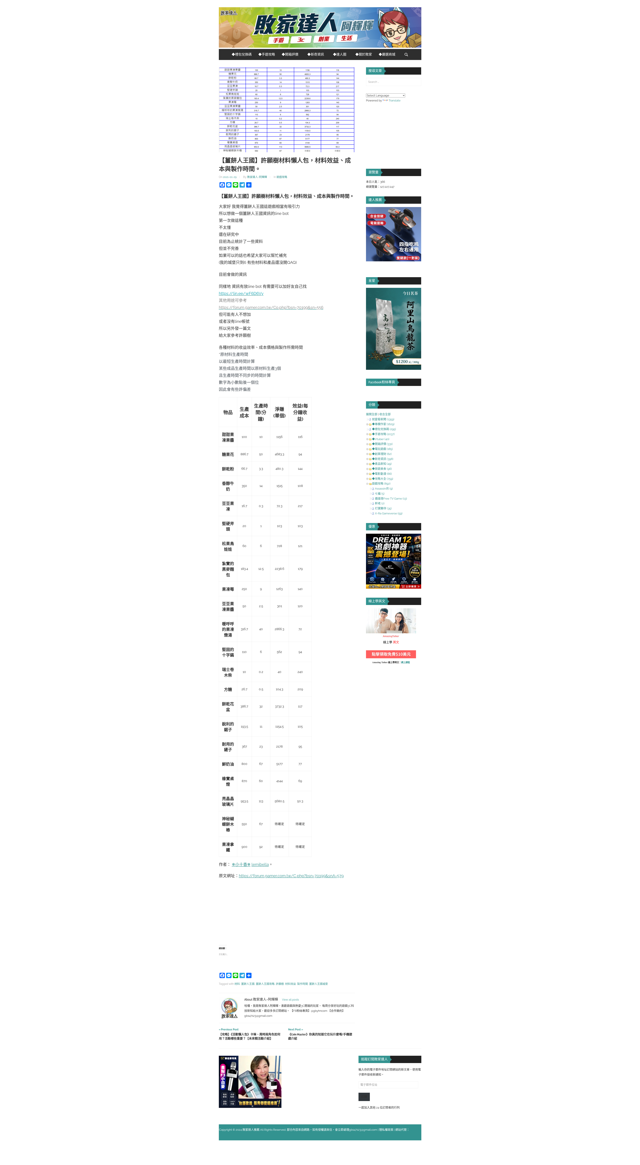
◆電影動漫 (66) (382, 473)
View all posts (290, 999)
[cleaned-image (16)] (393, 368)
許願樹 (280, 983)
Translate (394, 100)
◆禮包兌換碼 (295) (384, 429)
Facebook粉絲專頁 (381, 382)
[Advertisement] (287, 912)
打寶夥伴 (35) (383, 508)
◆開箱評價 (290, 54)
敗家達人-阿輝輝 (257, 177)
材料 (237, 983)
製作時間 (302, 983)
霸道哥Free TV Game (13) (391, 498)
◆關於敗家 (363, 54)
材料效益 (290, 983)
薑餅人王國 (247, 983)
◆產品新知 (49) (382, 463)
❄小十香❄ (241, 864)
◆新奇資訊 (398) (382, 459)
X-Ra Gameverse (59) (388, 513)
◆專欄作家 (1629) (383, 424)
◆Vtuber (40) (380, 439)
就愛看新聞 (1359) (383, 419)
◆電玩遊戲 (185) (382, 449)
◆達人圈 (339, 54)
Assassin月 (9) (384, 488)
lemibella (260, 864)
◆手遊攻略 (266, 54)
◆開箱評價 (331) (382, 444)
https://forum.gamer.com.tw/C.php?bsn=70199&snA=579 (291, 875)
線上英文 (371, 610)
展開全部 (371, 414)
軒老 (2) (379, 503)
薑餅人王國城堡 (318, 983)
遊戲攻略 (281, 177)
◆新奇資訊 (315, 54)
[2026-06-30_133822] (250, 1107)
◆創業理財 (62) (382, 454)
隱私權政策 (386, 1129)
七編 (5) (379, 493)
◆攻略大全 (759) (382, 478)
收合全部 (385, 414)
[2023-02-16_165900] (393, 260)
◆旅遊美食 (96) (382, 468)
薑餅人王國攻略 (265, 983)
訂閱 (364, 1096)
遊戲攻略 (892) (381, 483)
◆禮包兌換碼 (242, 54)
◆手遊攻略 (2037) (383, 434)
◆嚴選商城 (387, 54)
